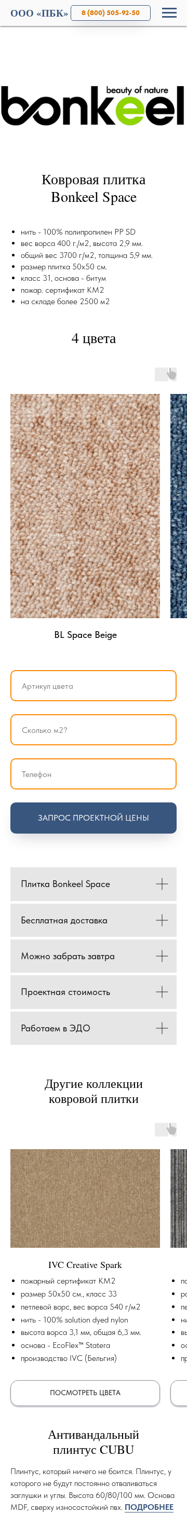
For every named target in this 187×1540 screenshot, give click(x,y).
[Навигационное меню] (169, 13)
